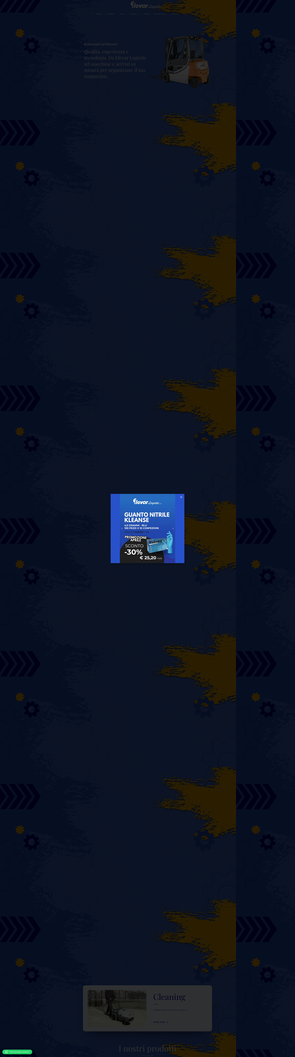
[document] (147, 528)
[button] (17, 1052)
